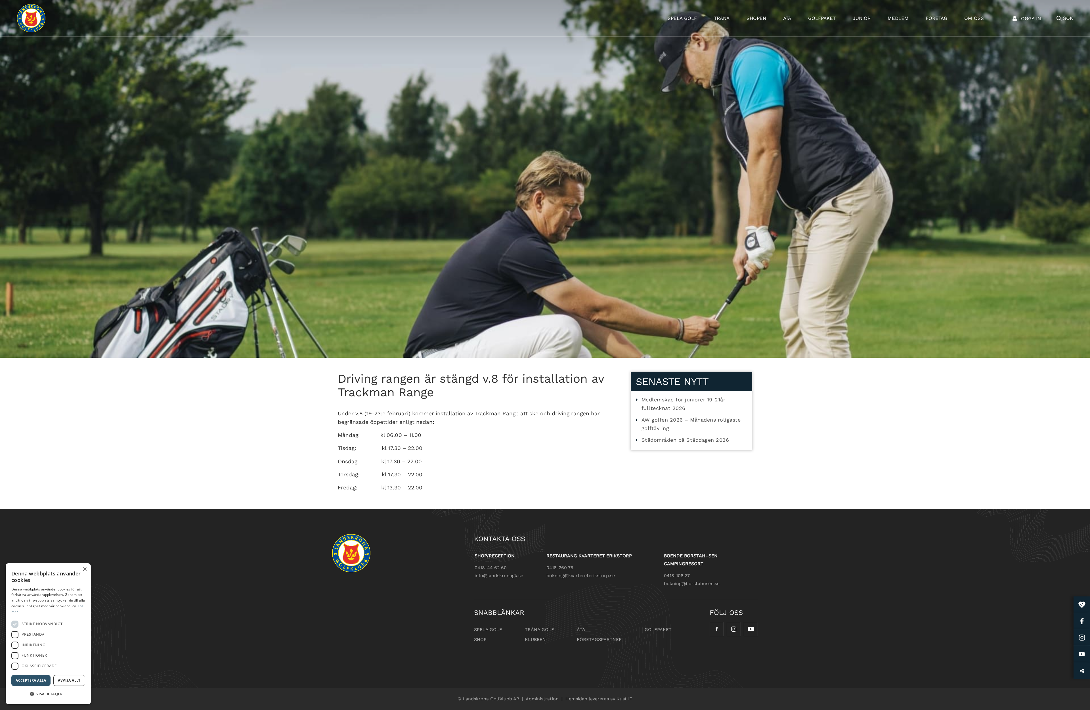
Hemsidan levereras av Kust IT (598, 698)
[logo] (31, 18)
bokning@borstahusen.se (692, 583)
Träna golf (539, 629)
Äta (581, 629)
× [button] (84, 569)
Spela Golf (488, 629)
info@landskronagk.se (499, 575)
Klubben (535, 639)
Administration (542, 698)
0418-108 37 (677, 575)
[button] (48, 694)
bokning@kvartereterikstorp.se (580, 575)
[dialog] (48, 633)
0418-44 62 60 (491, 567)
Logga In (1029, 18)
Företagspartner (599, 639)
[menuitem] (682, 18)
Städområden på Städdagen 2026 (685, 440)
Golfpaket (658, 629)
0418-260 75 (559, 567)
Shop (480, 639)
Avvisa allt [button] (69, 680)
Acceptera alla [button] (31, 680)
